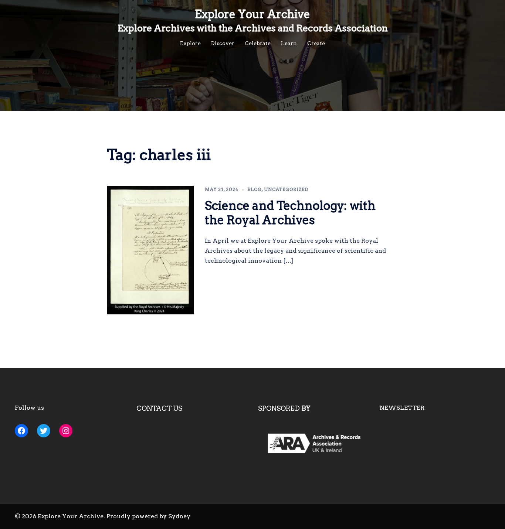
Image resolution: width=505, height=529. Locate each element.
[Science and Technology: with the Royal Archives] (150, 250)
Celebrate (258, 43)
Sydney (179, 516)
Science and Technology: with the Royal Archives (290, 212)
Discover (222, 43)
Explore (190, 43)
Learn (289, 43)
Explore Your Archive (252, 14)
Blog (254, 189)
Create (316, 43)
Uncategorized (286, 189)
